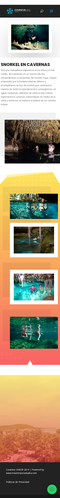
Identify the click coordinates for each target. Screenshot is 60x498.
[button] (52, 489)
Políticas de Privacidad (17, 481)
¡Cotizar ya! (30, 447)
